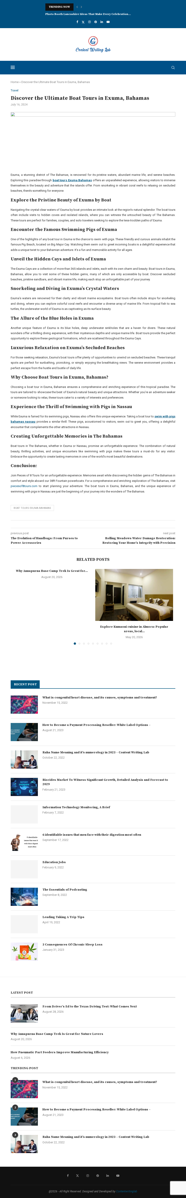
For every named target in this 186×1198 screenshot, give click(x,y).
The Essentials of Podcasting (64, 890)
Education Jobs (54, 862)
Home (15, 82)
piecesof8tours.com (24, 486)
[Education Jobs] (24, 869)
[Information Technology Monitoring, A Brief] (24, 814)
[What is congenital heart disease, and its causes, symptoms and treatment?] (24, 705)
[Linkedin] (101, 22)
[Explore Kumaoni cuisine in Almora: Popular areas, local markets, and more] (134, 595)
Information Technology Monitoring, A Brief (76, 807)
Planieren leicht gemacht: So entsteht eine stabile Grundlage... (90, 7)
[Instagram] (89, 22)
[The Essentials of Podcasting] (24, 897)
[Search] (173, 67)
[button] (77, 7)
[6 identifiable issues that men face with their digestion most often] (24, 842)
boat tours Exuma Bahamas (32, 508)
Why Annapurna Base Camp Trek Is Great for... (52, 571)
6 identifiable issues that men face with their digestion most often (91, 835)
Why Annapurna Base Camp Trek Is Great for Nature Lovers (57, 1034)
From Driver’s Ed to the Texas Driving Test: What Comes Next (89, 1006)
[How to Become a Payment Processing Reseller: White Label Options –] (24, 732)
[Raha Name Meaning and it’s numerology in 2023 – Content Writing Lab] (24, 759)
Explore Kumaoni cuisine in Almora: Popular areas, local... (134, 629)
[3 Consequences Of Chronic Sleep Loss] (24, 952)
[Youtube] (108, 22)
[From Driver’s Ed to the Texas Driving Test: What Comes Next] (24, 1013)
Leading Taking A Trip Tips (63, 917)
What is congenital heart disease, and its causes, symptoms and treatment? (99, 698)
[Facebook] (77, 22)
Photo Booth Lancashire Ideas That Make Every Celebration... (88, 14)
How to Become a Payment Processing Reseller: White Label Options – (96, 725)
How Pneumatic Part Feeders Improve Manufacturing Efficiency (60, 1052)
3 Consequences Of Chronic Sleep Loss (72, 945)
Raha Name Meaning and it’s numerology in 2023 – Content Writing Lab (95, 752)
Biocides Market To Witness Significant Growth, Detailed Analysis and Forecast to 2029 (105, 782)
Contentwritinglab (126, 1191)
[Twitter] (83, 22)
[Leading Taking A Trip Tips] (24, 924)
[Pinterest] (95, 22)
